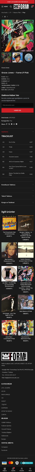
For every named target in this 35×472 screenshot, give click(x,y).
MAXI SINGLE (5, 394)
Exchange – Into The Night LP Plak (9, 314)
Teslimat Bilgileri (6, 432)
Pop (24, 12)
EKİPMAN (4, 408)
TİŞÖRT (4, 404)
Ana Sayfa (4, 12)
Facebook (4, 450)
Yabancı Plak (17, 12)
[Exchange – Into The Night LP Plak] (9, 303)
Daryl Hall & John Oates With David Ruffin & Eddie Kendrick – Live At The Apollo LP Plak (26, 286)
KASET (3, 401)
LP (10, 12)
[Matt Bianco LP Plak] (26, 302)
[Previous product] (2, 16)
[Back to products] (5, 16)
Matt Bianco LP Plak (26, 311)
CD (2, 398)
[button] (3, 36)
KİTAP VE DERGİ (6, 411)
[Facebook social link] (7, 124)
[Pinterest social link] (11, 124)
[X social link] (9, 124)
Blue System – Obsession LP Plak (9, 260)
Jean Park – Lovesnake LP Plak (9, 337)
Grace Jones (5, 67)
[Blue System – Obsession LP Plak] (9, 250)
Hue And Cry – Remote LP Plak (26, 337)
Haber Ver (17, 110)
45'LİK (3, 391)
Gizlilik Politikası (6, 422)
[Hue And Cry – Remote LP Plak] (26, 327)
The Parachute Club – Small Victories (9, 233)
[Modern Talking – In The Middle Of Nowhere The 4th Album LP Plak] (26, 223)
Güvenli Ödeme (6, 429)
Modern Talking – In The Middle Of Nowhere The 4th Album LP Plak (26, 234)
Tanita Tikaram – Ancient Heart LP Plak (25, 260)
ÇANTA (3, 414)
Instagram (4, 447)
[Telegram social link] (16, 124)
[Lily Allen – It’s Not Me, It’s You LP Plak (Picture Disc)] (9, 273)
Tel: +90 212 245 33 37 (9, 375)
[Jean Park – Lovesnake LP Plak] (9, 327)
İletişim (3, 439)
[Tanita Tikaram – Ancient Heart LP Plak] (26, 250)
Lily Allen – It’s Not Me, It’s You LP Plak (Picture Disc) (9, 284)
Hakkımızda (4, 435)
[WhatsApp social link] (14, 124)
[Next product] (7, 16)
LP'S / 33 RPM (5, 388)
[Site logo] (21, 6)
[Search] (11, 6)
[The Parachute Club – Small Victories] (9, 223)
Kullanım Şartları (6, 425)
